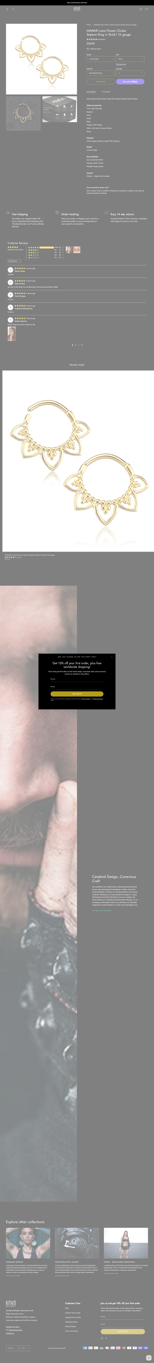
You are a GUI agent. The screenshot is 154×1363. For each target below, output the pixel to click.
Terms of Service (98, 699)
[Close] (112, 657)
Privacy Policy (86, 699)
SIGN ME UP (77, 694)
